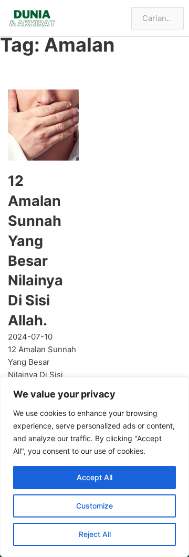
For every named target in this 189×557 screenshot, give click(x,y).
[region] (94, 467)
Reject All (95, 534)
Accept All (94, 477)
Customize (94, 505)
